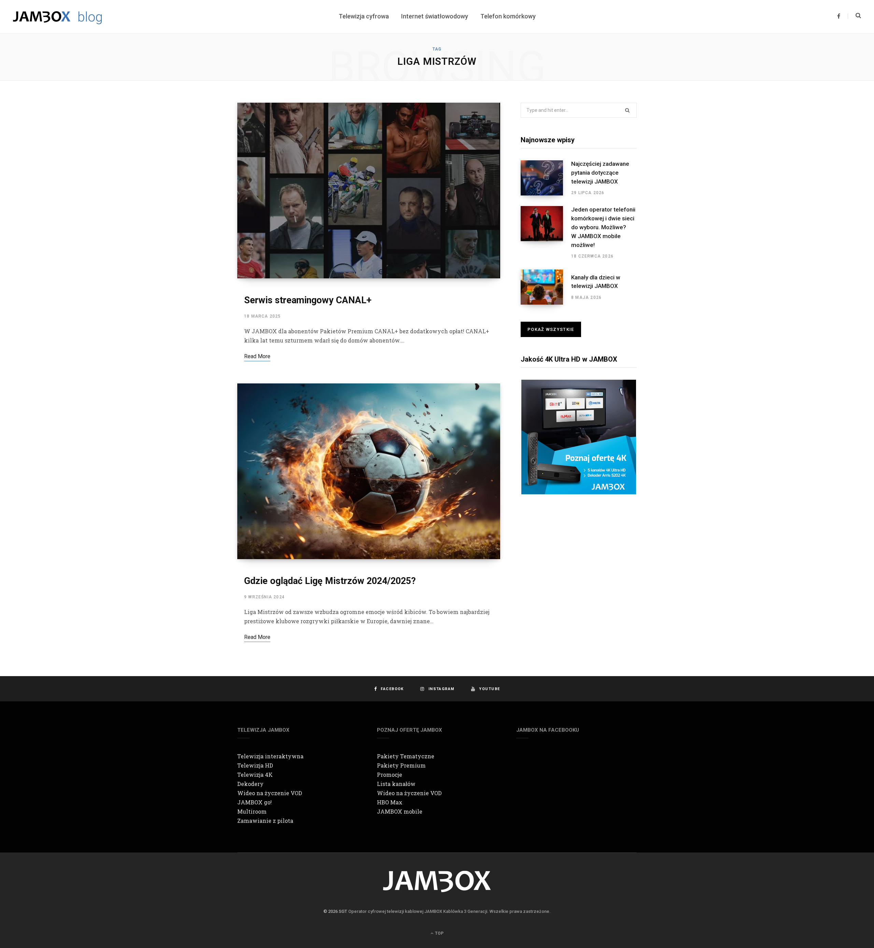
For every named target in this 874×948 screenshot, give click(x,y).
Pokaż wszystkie (550, 329)
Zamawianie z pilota (265, 820)
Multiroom (252, 811)
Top (438, 933)
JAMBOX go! (254, 802)
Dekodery (250, 783)
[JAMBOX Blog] (57, 16)
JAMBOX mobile (399, 811)
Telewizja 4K (255, 774)
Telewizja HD (255, 765)
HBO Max (390, 802)
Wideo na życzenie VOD (269, 793)
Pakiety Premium (401, 765)
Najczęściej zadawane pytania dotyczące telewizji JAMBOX (600, 172)
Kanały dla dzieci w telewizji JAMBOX (595, 282)
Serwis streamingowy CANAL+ (307, 300)
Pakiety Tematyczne (405, 756)
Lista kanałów (396, 783)
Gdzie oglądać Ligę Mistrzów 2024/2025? (330, 580)
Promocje (389, 774)
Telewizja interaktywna (270, 756)
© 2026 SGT (335, 911)
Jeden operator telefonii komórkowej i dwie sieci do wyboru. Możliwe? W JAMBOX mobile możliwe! (603, 227)
